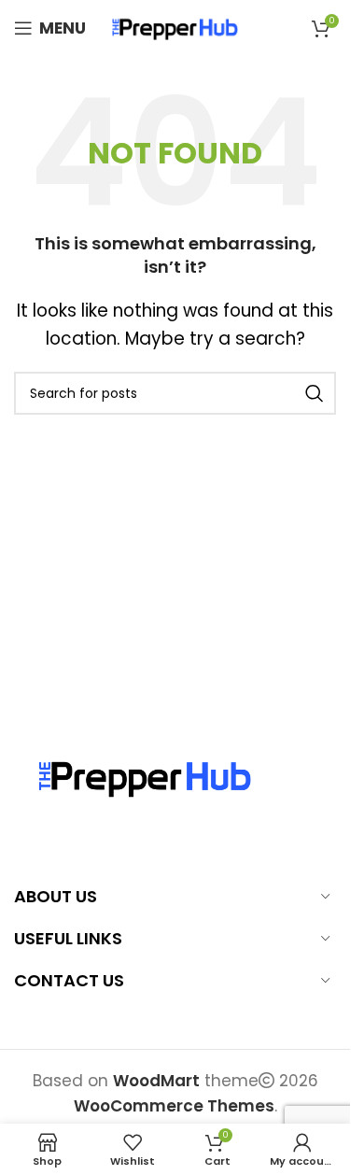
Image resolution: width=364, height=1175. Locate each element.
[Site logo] (175, 27)
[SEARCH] (314, 393)
